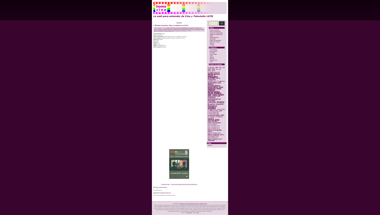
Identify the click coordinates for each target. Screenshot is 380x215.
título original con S (213, 137)
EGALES (175, 29)
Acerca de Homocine (215, 31)
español (220, 104)
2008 (172, 28)
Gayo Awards (213, 54)
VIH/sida (211, 140)
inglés (212, 109)
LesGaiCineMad (221, 109)
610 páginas (176, 28)
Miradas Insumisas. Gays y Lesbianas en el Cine (171, 25)
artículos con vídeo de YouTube (216, 93)
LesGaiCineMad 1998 (215, 111)
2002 (223, 67)
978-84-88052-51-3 (184, 28)
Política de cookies (215, 41)
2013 (209, 70)
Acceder (210, 145)
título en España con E (214, 128)
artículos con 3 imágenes (216, 81)
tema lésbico (212, 121)
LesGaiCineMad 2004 (216, 115)
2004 (213, 69)
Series (211, 61)
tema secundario (214, 122)
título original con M (213, 136)
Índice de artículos (214, 30)
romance (211, 118)
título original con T (215, 139)
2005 (217, 69)
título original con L (216, 134)
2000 (216, 67)
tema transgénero (212, 124)
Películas (212, 58)
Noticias (212, 57)
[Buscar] (222, 23)
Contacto (212, 44)
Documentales (213, 51)
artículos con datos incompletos (214, 84)
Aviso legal (213, 38)
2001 (220, 67)
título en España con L (215, 130)
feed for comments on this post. (162, 192)
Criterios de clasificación (216, 33)
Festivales (212, 52)
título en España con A (214, 125)
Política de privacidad (215, 40)
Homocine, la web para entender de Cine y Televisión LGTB (193, 203)
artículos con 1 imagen (214, 75)
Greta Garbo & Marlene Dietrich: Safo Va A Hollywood (184, 184)
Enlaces (212, 43)
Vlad (198, 212)
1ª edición (211, 67)
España (211, 104)
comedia (212, 102)
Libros (211, 55)
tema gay (213, 119)
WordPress (189, 212)
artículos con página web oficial (215, 88)
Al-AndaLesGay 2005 (214, 72)
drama (220, 102)
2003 (209, 69)
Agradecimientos (214, 37)
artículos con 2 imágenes (214, 79)
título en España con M (214, 133)
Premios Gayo (213, 60)
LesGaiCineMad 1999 (213, 112)
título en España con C (214, 127)
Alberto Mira (192, 28)
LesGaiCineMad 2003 (213, 113)
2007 (220, 69)
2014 (213, 70)
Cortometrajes (213, 49)
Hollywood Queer (166, 184)
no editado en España (215, 116)
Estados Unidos (212, 106)
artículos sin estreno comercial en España (214, 98)
